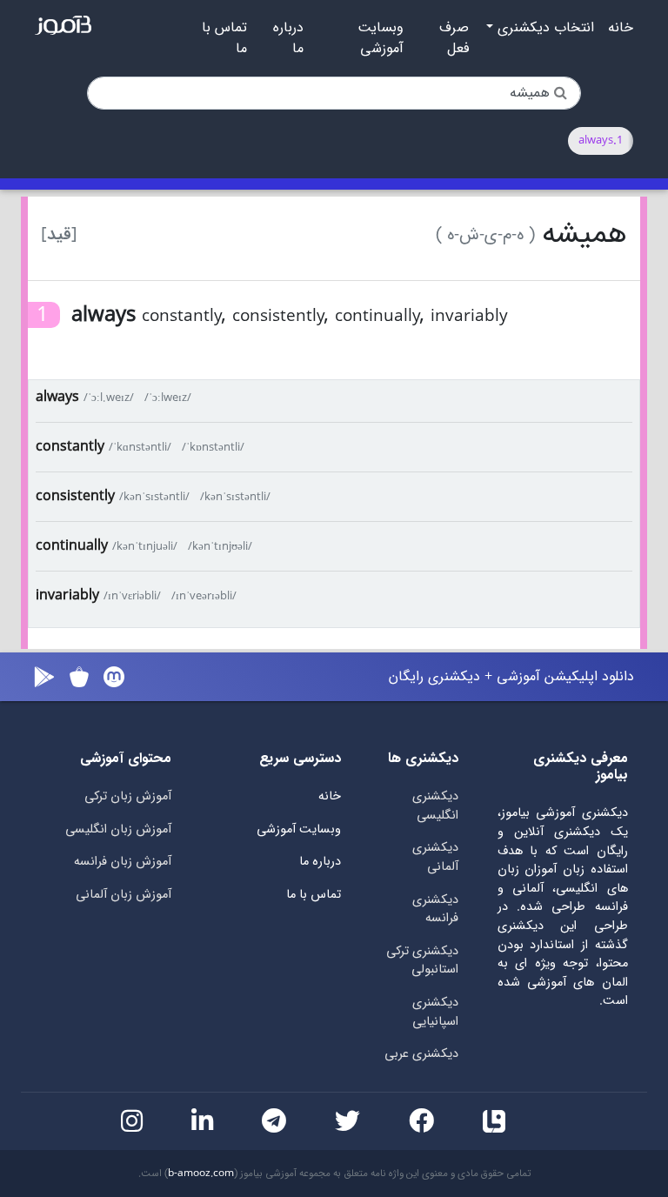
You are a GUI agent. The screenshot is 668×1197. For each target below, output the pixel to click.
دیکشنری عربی (421, 1054)
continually (72, 546)
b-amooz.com (201, 1173)
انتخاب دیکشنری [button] (543, 27)
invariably (67, 595)
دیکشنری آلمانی (435, 857)
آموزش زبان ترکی (127, 796)
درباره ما (288, 38)
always (57, 397)
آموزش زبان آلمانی (123, 895)
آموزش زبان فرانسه (122, 862)
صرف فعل (454, 38)
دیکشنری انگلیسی (435, 806)
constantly (70, 447)
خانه (620, 27)
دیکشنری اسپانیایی (435, 1012)
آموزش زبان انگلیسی (118, 829)
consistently (75, 496)
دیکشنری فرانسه (435, 909)
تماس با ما (224, 38)
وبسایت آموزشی (380, 38)
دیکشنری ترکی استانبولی (422, 960)
